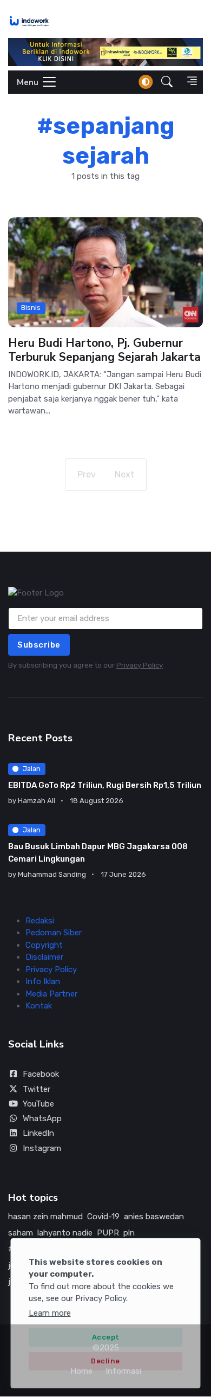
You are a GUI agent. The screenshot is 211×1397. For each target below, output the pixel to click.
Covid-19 (103, 1216)
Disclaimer (44, 957)
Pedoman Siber (53, 932)
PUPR (108, 1233)
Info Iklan (42, 981)
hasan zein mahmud (45, 1216)
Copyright (44, 945)
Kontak (38, 1006)
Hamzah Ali (36, 801)
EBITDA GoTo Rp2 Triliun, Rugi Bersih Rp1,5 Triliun (104, 785)
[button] (167, 82)
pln (129, 1233)
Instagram (42, 1148)
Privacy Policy (139, 665)
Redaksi (39, 921)
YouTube (38, 1104)
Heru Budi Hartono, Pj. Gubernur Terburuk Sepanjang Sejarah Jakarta (104, 349)
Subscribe (39, 645)
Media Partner (51, 994)
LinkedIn (38, 1133)
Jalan (32, 769)
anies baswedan (154, 1216)
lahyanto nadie (65, 1233)
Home (81, 1371)
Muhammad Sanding (52, 874)
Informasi (123, 1371)
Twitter (36, 1089)
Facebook (41, 1074)
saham (20, 1233)
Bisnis (31, 307)
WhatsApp (42, 1118)
